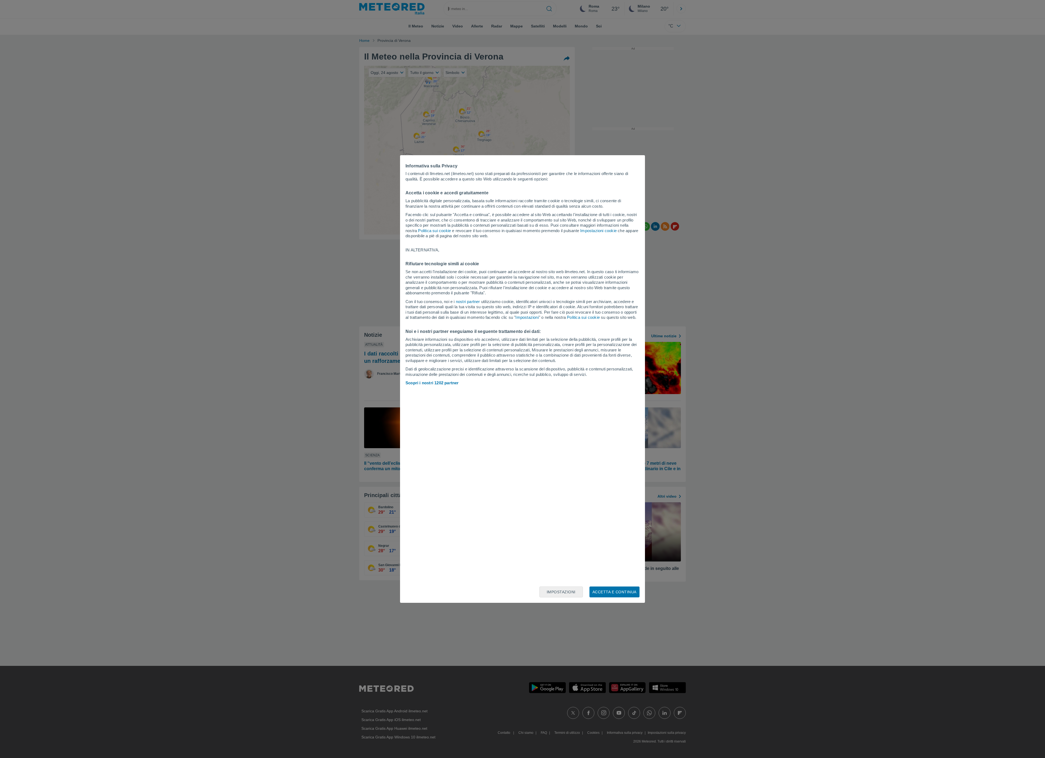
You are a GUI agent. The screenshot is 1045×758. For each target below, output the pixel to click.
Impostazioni (527, 317)
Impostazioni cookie (598, 230)
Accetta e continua (614, 592)
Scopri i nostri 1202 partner (432, 382)
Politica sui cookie (434, 230)
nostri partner (468, 301)
